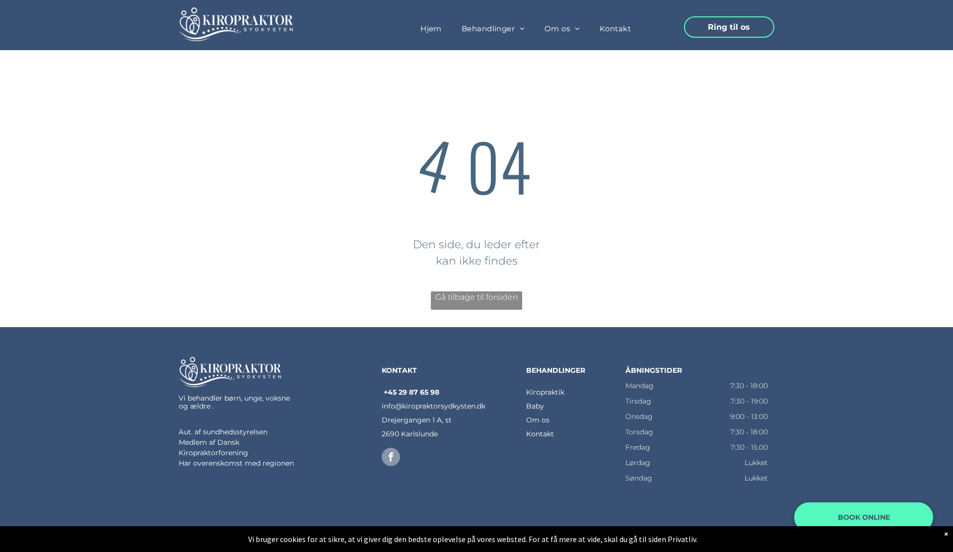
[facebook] (391, 458)
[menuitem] (431, 29)
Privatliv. (682, 539)
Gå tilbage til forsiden (476, 297)
